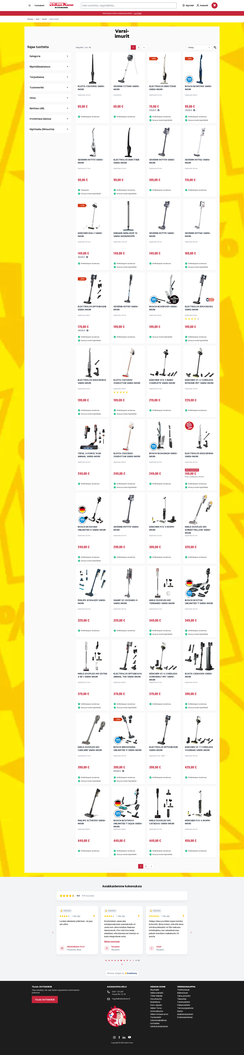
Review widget (114, 973)
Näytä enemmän (67, 941)
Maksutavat (182, 993)
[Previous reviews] (52, 932)
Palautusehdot (183, 1005)
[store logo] (61, 5)
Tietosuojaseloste (185, 1008)
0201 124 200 (117, 991)
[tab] (104, 960)
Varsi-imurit (54, 19)
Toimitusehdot (183, 1002)
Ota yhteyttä (156, 999)
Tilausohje (181, 999)
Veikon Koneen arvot (159, 1014)
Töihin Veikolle (156, 996)
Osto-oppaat (156, 1005)
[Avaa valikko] (29, 5)
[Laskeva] (215, 47)
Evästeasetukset (185, 1017)
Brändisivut (155, 1002)
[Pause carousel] (122, 964)
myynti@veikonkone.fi (121, 998)
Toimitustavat (183, 990)
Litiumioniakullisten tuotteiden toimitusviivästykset (159, 1023)
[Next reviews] (191, 932)
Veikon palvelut (156, 993)
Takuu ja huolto (183, 996)
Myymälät (154, 990)
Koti (37, 19)
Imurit (44, 19)
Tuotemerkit (155, 1017)
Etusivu (30, 19)
